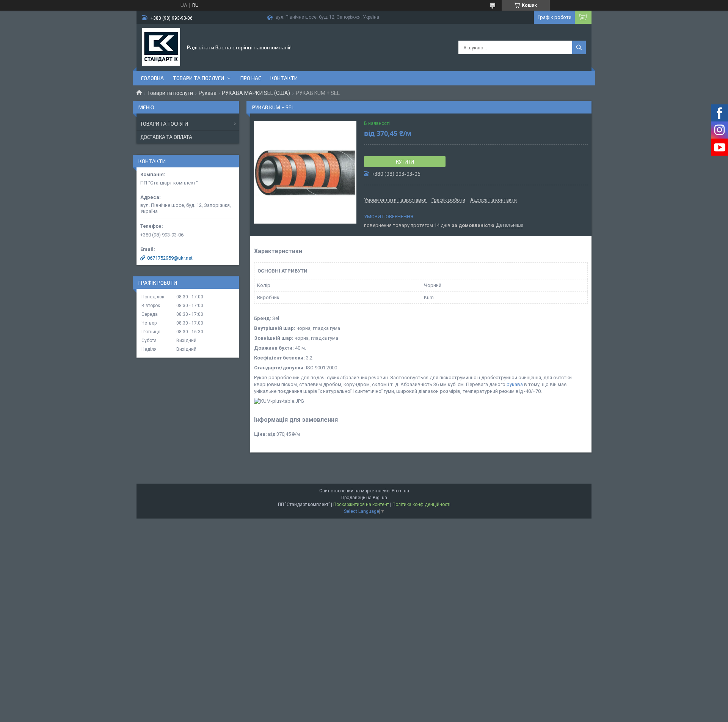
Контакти (284, 78)
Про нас (250, 78)
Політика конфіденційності (421, 504)
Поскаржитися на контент (361, 504)
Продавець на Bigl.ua (364, 497)
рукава (515, 384)
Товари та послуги (198, 78)
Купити (405, 162)
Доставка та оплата (166, 137)
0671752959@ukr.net (170, 258)
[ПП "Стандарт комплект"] (161, 47)
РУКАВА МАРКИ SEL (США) (256, 93)
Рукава (208, 93)
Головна (152, 78)
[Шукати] (579, 47)
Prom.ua (400, 490)
